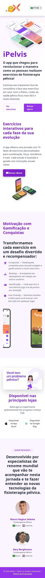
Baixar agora (30, 107)
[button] (12, 423)
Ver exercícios (11, 108)
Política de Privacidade (22, 574)
